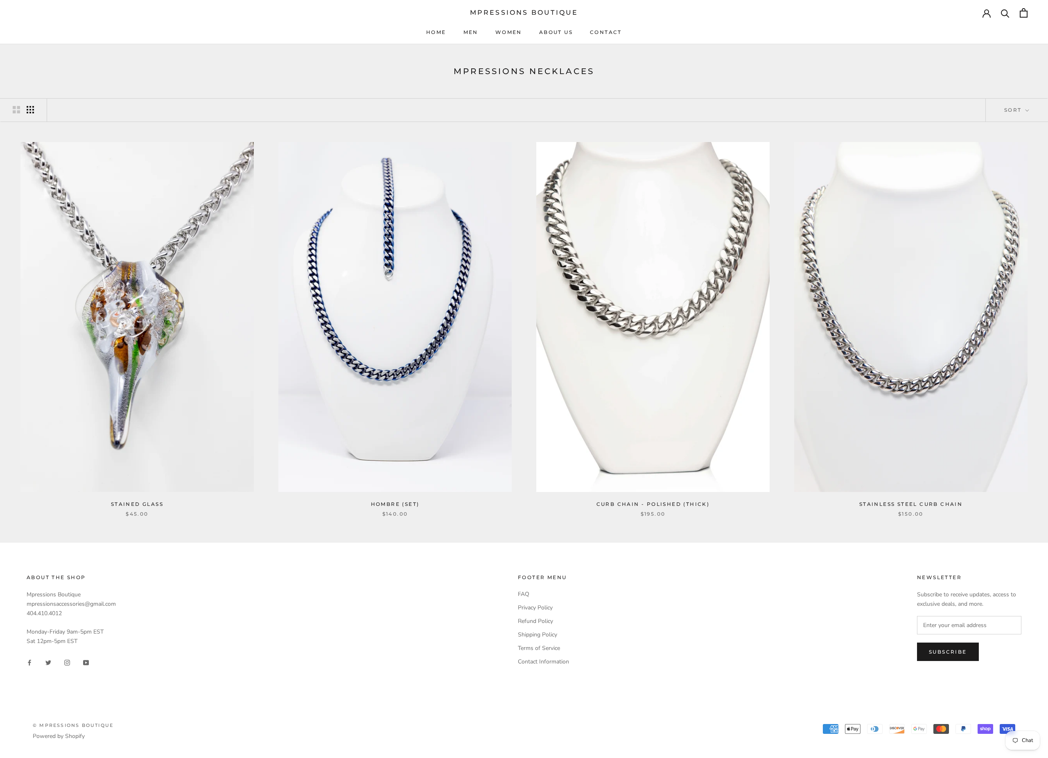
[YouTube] (86, 662)
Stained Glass (137, 504)
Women (508, 32)
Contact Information (543, 662)
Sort (1014, 110)
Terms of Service (539, 648)
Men (470, 32)
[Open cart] (1024, 13)
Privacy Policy (535, 607)
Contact (606, 32)
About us (556, 32)
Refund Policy (535, 621)
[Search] (1005, 13)
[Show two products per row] (16, 109)
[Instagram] (67, 662)
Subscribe (948, 652)
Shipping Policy (537, 634)
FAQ (523, 594)
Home (436, 32)
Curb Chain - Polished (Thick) (653, 504)
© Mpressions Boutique (73, 725)
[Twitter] (48, 662)
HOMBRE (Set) (395, 504)
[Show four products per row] (30, 109)
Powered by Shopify (59, 736)
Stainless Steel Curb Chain (910, 504)
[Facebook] (29, 662)
